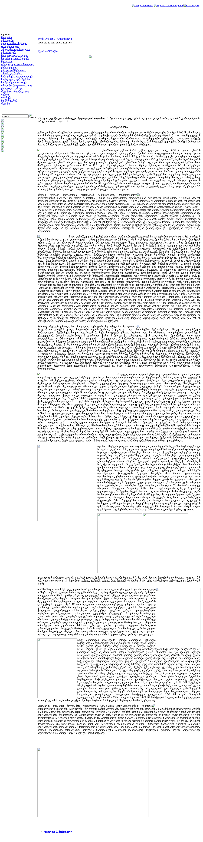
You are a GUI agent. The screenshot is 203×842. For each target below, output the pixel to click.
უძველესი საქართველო (15, 49)
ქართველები (9, 67)
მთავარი (6, 37)
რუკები (5, 103)
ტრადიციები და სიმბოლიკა (17, 64)
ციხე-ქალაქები (10, 46)
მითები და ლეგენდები (14, 55)
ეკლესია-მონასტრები (14, 43)
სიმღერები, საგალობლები (17, 76)
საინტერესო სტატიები (14, 82)
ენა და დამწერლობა (13, 70)
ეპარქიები (7, 40)
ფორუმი (6, 97)
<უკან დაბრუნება (47, 51)
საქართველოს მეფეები (15, 58)
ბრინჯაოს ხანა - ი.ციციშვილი (54, 38)
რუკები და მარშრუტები (15, 91)
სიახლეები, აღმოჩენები (15, 79)
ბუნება (5, 94)
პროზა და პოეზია (11, 73)
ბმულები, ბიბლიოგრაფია (16, 85)
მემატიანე (7, 61)
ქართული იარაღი (12, 88)
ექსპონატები (8, 52)
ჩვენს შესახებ (9, 100)
